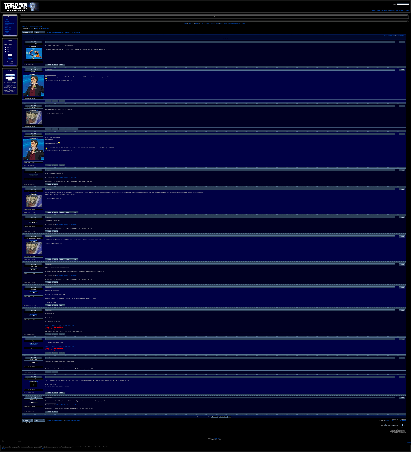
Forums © (408, 442)
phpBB (212, 439)
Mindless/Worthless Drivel (72, 32)
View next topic (400, 35)
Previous (30, 28)
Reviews (7, 24)
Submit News (8, 29)
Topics (378, 10)
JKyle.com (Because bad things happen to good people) (59, 325)
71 (43, 28)
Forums (392, 10)
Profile (217, 23)
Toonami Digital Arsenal (402, 10)
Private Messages (9, 23)
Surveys (7, 31)
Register (212, 23)
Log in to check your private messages (230, 23)
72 (45, 28)
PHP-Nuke (4, 448)
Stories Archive (8, 27)
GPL (43, 448)
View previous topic (389, 35)
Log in (243, 23)
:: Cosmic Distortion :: (216, 438)
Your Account (385, 10)
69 (39, 28)
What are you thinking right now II (32, 26)
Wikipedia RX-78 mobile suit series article (66, 177)
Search (6, 26)
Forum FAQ (191, 23)
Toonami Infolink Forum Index (54, 32)
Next (47, 28)
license (70, 448)
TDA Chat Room (204, 23)
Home (373, 10)
